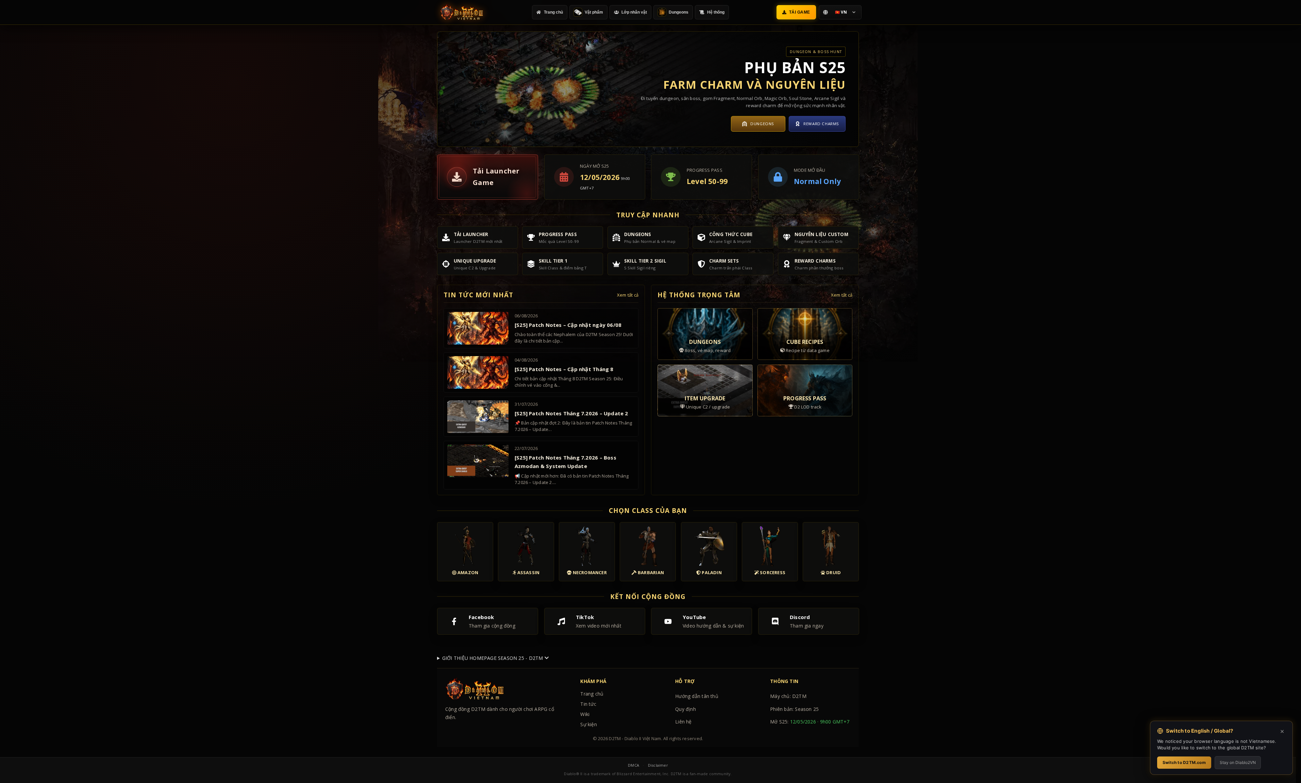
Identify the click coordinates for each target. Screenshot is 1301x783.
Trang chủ (591, 693)
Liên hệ (683, 721)
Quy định (685, 709)
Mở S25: (810, 721)
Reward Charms (821, 123)
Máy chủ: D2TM (788, 696)
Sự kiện (588, 724)
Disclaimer (658, 765)
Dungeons (762, 123)
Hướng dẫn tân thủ (696, 696)
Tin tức (588, 704)
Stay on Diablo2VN (1238, 762)
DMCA (633, 765)
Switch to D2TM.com (1184, 762)
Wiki (584, 714)
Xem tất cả (627, 295)
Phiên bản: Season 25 (794, 709)
